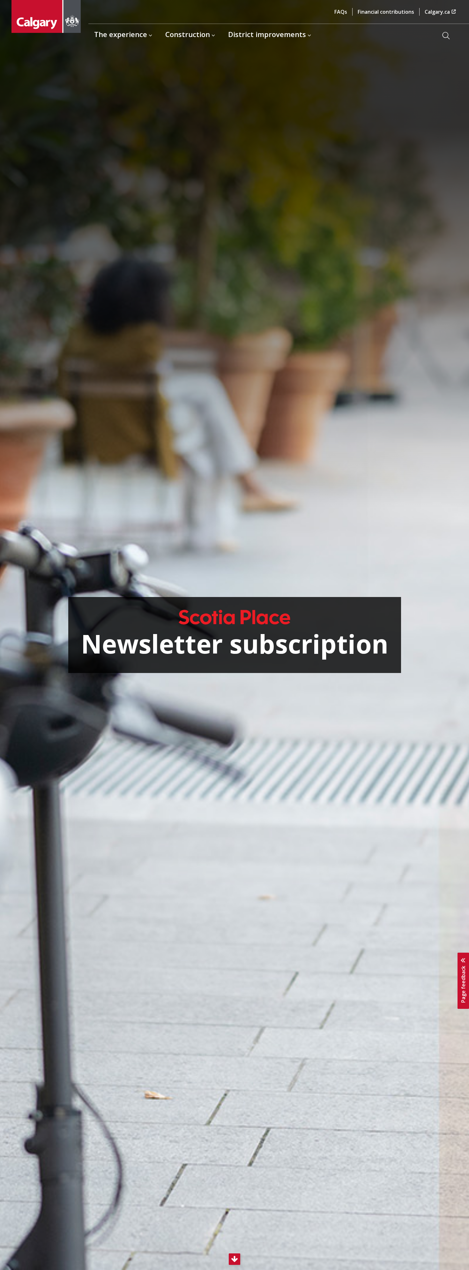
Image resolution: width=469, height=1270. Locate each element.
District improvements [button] (267, 34)
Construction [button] (187, 34)
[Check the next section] (234, 1259)
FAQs (340, 11)
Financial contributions (386, 11)
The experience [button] (120, 34)
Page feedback (463, 983)
